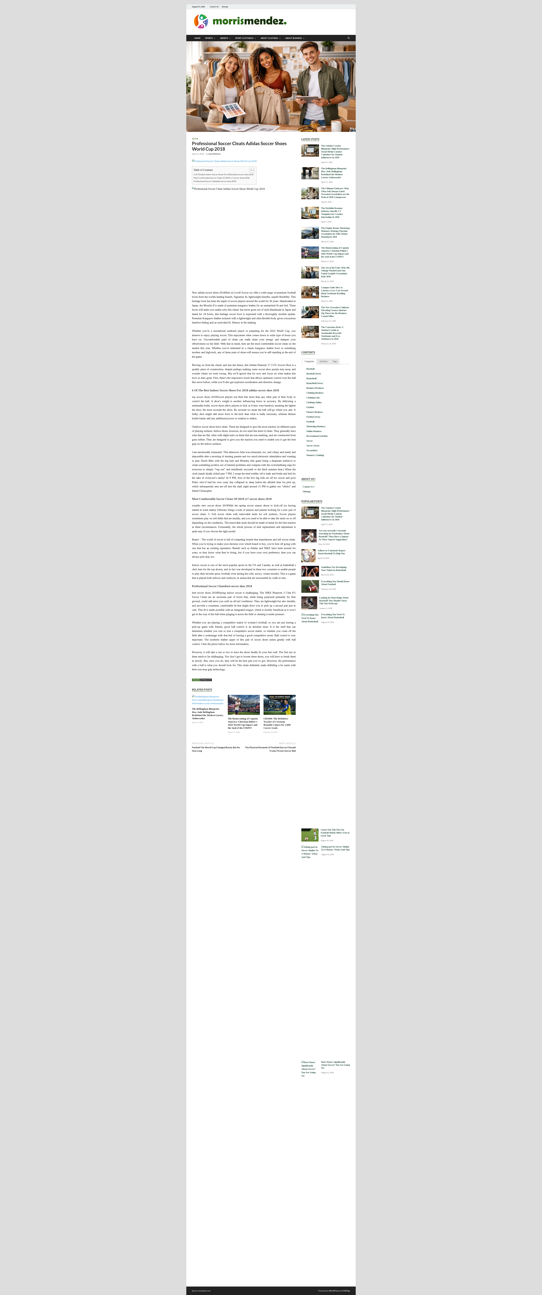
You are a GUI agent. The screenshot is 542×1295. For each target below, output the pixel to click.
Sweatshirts (311, 450)
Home (197, 38)
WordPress (334, 1290)
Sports (209, 38)
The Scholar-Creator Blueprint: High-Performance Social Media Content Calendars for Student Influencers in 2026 (335, 152)
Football (310, 421)
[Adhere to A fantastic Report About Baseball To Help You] (308, 551)
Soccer (195, 139)
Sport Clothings (244, 38)
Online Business (314, 431)
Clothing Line (313, 397)
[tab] (309, 361)
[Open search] (349, 38)
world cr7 (206, 680)
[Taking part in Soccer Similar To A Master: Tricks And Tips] (310, 847)
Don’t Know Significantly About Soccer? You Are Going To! (335, 1065)
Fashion (310, 407)
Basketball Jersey (314, 383)
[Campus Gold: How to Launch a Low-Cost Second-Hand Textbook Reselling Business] (310, 288)
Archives (323, 361)
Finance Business (314, 412)
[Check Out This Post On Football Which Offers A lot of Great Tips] (310, 830)
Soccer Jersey (312, 445)
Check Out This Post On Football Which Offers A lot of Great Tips (335, 833)
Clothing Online (314, 402)
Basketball (311, 378)
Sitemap (225, 7)
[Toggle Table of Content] (250, 170)
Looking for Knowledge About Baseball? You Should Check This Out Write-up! (333, 600)
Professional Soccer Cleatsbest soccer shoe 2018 (215, 181)
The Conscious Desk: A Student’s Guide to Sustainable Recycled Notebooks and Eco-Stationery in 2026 (332, 333)
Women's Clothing (315, 455)
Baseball (310, 369)
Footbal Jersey (313, 417)
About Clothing (269, 38)
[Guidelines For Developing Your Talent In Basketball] (310, 567)
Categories (309, 361)
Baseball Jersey (313, 373)
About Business (293, 38)
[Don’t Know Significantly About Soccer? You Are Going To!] (310, 1062)
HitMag (346, 1290)
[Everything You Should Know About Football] (310, 582)
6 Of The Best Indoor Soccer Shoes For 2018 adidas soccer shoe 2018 (223, 174)
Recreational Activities (317, 436)
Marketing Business (315, 426)
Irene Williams (214, 154)
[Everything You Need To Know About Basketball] (310, 615)
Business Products (315, 388)
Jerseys (224, 38)
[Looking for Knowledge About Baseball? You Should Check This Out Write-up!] (309, 598)
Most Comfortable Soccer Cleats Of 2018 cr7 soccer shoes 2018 (222, 178)
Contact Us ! (214, 7)
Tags (335, 361)
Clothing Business (315, 393)
